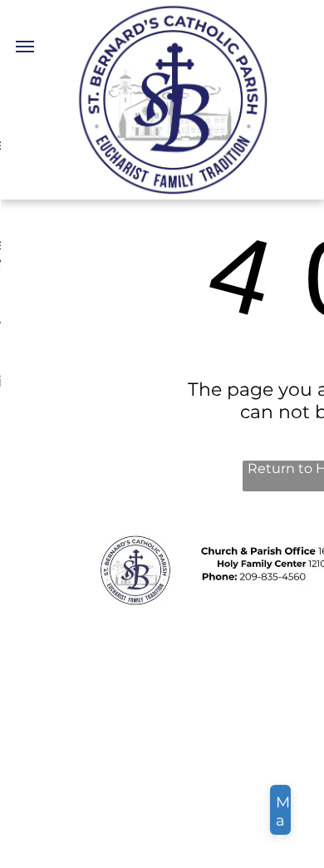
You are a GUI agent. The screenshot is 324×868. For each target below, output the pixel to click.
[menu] (25, 46)
